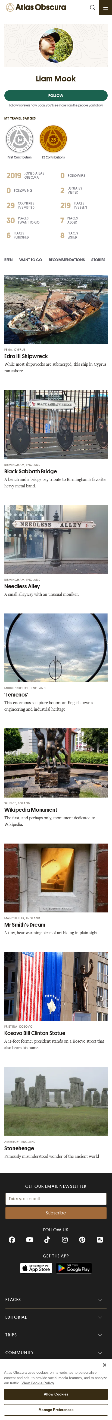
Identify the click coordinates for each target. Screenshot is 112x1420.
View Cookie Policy (37, 1383)
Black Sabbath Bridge (30, 471)
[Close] (105, 1365)
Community (19, 1353)
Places (13, 1299)
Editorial (16, 1317)
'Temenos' (16, 695)
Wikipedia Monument (30, 810)
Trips (11, 1335)
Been (8, 260)
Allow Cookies (56, 1394)
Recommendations (67, 260)
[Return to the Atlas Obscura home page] (37, 7)
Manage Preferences (56, 1410)
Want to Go (30, 260)
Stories (98, 260)
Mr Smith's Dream (24, 925)
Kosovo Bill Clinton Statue (34, 1033)
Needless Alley (22, 586)
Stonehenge (19, 1148)
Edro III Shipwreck (26, 356)
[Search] (92, 7)
